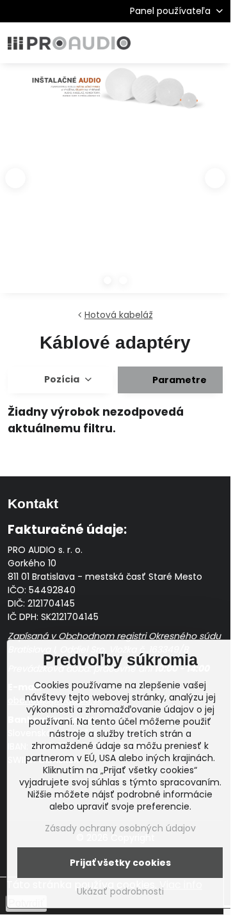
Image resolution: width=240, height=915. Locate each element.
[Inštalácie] (115, 92)
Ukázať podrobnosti (120, 892)
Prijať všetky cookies (120, 862)
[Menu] (215, 43)
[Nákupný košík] (184, 43)
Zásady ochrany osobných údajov (120, 828)
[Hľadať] (153, 43)
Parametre (178, 380)
